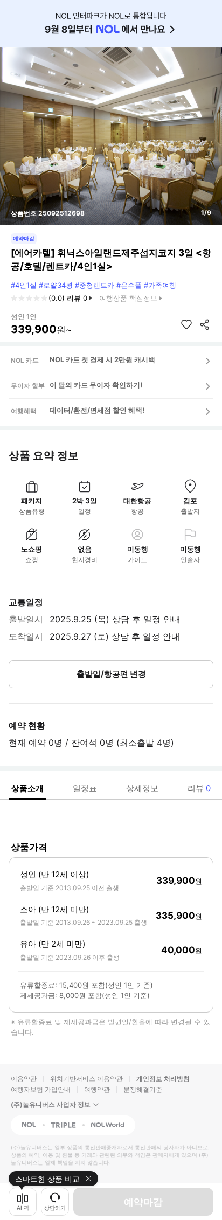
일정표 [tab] (85, 788)
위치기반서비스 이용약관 (86, 1079)
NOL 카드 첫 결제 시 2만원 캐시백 (102, 359)
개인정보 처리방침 (163, 1079)
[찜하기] (186, 324)
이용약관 (24, 1079)
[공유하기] (204, 324)
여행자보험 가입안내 (41, 1089)
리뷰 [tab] (199, 788)
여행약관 (97, 1089)
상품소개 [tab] (27, 788)
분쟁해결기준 (142, 1089)
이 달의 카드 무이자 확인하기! (96, 384)
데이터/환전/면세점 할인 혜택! (97, 410)
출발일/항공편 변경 (111, 674)
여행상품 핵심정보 (128, 298)
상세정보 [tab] (142, 788)
